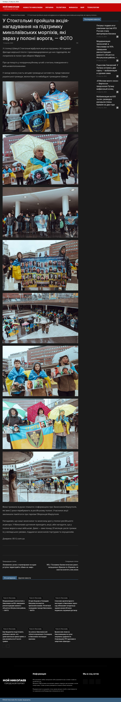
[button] (115, 7)
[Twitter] (116, 1)
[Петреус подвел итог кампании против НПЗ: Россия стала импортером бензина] (89, 30)
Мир (82, 7)
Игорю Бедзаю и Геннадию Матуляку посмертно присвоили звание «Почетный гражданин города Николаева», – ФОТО (40, 605)
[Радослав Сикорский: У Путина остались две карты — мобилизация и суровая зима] (89, 70)
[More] (43, 550)
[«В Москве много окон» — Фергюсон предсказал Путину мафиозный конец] (89, 85)
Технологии (93, 7)
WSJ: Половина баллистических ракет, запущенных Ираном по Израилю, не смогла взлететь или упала (62, 567)
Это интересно (9, 578)
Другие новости (24, 578)
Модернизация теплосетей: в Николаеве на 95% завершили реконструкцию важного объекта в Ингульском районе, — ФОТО (14, 605)
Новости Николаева (33, 7)
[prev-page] (4, 646)
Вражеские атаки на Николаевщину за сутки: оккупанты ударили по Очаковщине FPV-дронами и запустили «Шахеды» (65, 636)
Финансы (73, 7)
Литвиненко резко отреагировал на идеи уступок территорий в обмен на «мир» (19, 566)
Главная (5, 15)
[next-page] (7, 646)
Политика (61, 7)
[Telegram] (113, 1)
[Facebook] (109, 1)
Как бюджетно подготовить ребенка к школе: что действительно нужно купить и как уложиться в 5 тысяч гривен (14, 636)
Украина (49, 7)
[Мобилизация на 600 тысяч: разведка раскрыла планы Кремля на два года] (89, 101)
